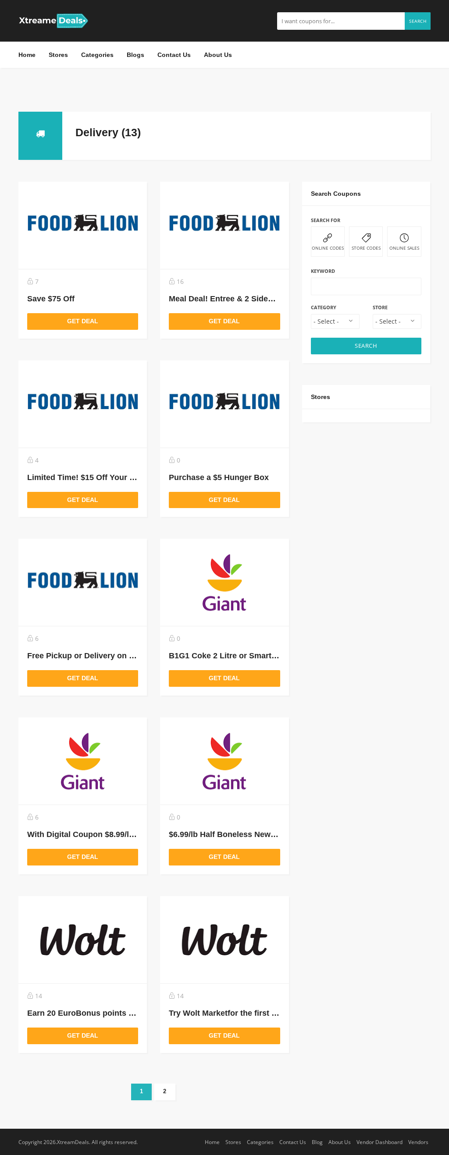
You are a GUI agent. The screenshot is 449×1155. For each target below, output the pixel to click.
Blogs (135, 54)
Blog (317, 1141)
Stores (58, 54)
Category (323, 307)
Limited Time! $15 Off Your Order (89, 477)
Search (417, 21)
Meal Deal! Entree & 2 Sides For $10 (236, 298)
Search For (325, 220)
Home (27, 54)
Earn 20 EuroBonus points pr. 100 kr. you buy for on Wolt (134, 1013)
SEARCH (366, 346)
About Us (218, 54)
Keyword (323, 271)
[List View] (413, 130)
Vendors (418, 1141)
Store (380, 307)
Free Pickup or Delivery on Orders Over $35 (108, 655)
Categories (97, 54)
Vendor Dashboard (379, 1141)
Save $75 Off (51, 298)
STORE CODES (366, 248)
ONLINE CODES (328, 248)
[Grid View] (400, 130)
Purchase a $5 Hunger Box (219, 477)
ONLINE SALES (404, 248)
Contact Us (174, 54)
